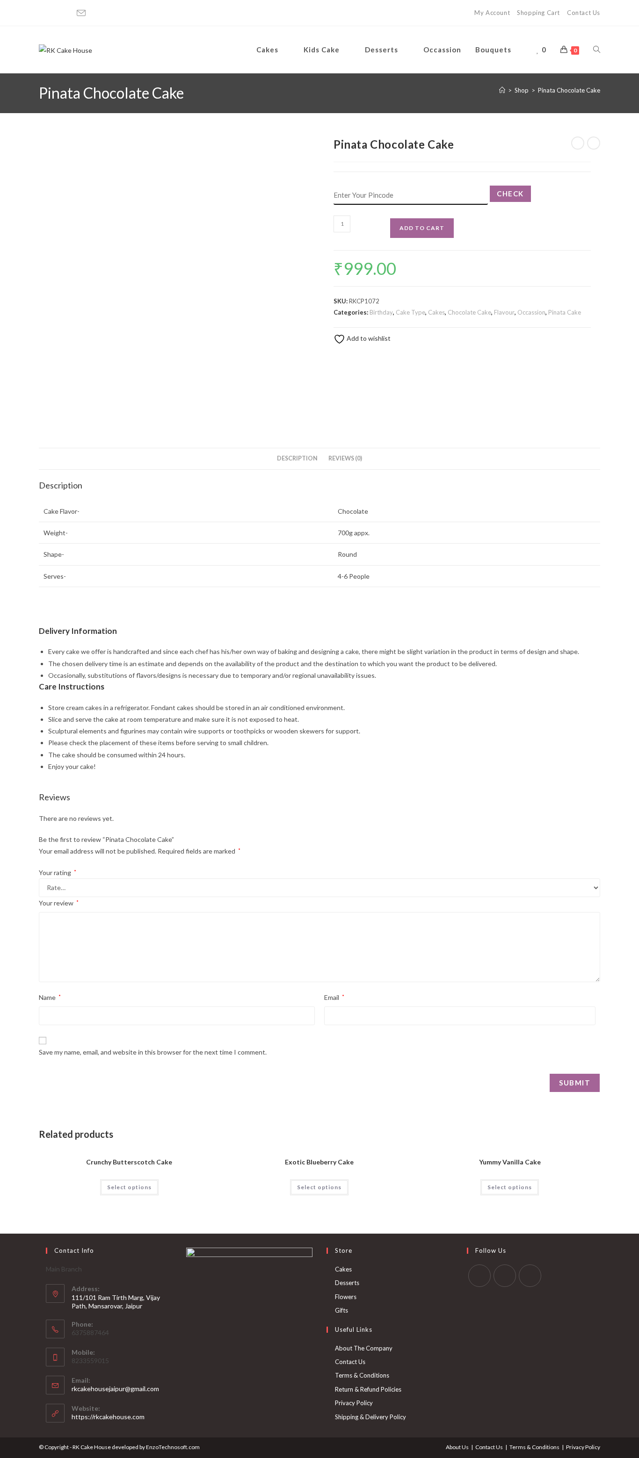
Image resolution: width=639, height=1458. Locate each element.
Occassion (531, 312)
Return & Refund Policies (368, 1389)
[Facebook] (44, 13)
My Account (492, 12)
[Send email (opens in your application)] (81, 13)
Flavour (504, 312)
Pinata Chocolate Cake (569, 90)
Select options (129, 1187)
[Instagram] (55, 13)
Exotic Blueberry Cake (319, 1162)
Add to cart (421, 227)
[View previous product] (577, 143)
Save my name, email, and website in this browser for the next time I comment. (153, 1052)
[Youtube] (67, 13)
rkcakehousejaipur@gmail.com (115, 1389)
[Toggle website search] (596, 49)
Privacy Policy (354, 1403)
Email (334, 997)
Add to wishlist (368, 338)
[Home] (502, 90)
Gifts (341, 1310)
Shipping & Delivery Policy (370, 1417)
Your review (59, 903)
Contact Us (583, 12)
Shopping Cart (538, 12)
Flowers (345, 1296)
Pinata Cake (564, 312)
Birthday (381, 312)
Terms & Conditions (362, 1375)
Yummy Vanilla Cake (510, 1162)
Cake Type (410, 312)
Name (50, 997)
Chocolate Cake (469, 312)
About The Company (363, 1348)
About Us (457, 1447)
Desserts (347, 1282)
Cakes (436, 312)
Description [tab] (297, 458)
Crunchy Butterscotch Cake (129, 1162)
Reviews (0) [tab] (345, 458)
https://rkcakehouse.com (108, 1417)
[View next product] (593, 143)
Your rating (57, 872)
